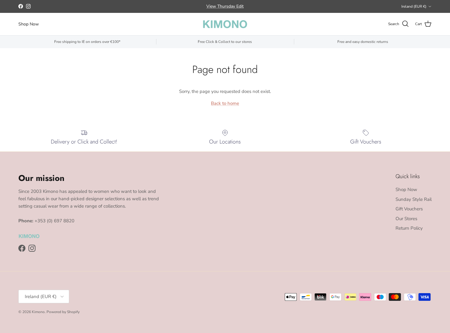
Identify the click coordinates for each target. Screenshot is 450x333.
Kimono (38, 311)
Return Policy (409, 228)
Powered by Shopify (63, 311)
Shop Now (28, 24)
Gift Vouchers (409, 209)
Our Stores (406, 219)
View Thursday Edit (225, 6)
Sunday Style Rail (414, 199)
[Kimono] (225, 24)
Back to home (225, 103)
